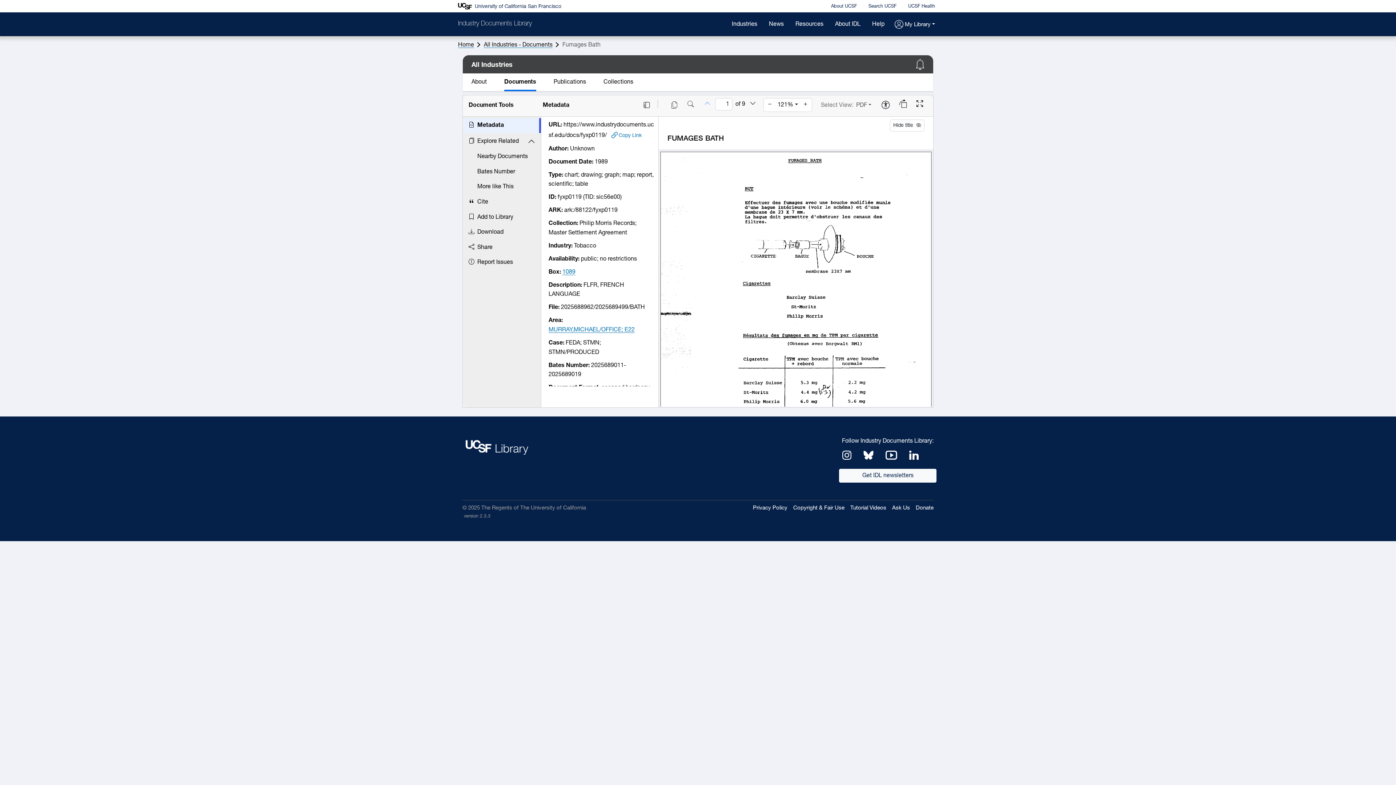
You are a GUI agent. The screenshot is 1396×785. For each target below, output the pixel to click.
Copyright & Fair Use (819, 508)
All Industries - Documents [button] (518, 45)
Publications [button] (570, 82)
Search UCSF (882, 6)
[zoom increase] (805, 105)
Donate (925, 508)
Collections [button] (618, 82)
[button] (915, 25)
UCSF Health (921, 6)
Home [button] (466, 45)
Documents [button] (520, 82)
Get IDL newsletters (888, 476)
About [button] (479, 82)
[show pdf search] (690, 105)
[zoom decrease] (770, 105)
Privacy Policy (770, 508)
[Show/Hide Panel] (647, 105)
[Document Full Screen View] (919, 104)
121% (785, 105)
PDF (861, 105)
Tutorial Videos (868, 508)
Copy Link (630, 135)
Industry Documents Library (495, 24)
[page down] (753, 104)
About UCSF (844, 6)
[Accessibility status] (885, 105)
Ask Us (901, 508)
